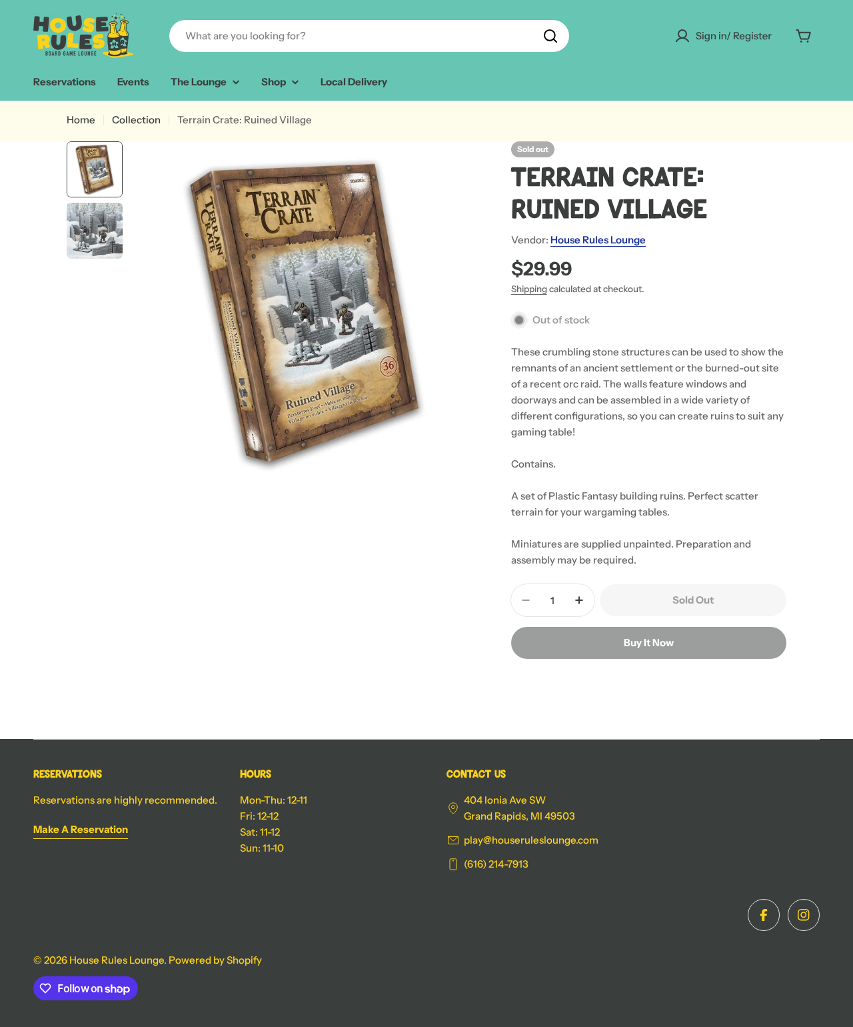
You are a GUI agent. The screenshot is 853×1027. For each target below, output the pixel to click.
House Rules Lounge (598, 239)
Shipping (529, 288)
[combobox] (369, 36)
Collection (136, 119)
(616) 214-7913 (496, 864)
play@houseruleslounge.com (531, 840)
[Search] (550, 36)
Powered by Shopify (215, 960)
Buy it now (649, 642)
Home (81, 119)
